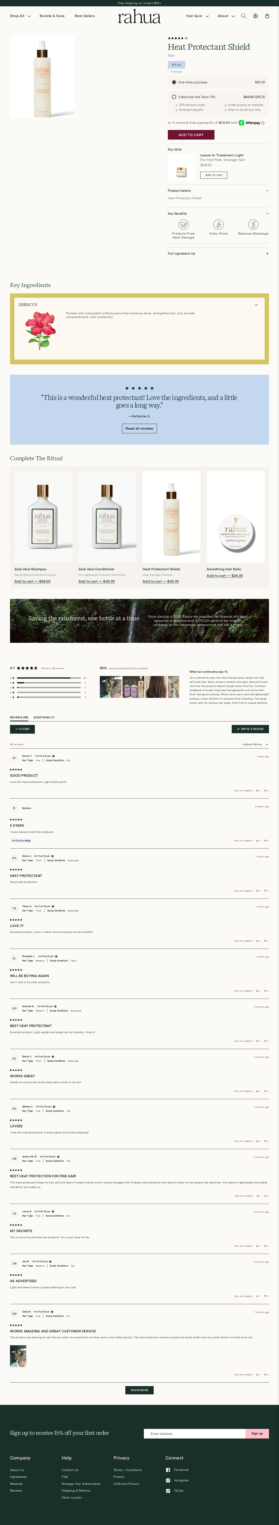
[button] (22, 16)
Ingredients (18, 1476)
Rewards (16, 1483)
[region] (139, 687)
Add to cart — (32, 581)
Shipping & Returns (76, 1490)
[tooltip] (226, 672)
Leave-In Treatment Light (222, 155)
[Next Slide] (175, 687)
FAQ (65, 1476)
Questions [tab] (44, 718)
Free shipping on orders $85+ (140, 3)
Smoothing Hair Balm (224, 569)
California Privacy (126, 1483)
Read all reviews (139, 428)
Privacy (119, 1476)
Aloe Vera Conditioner (96, 569)
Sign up (257, 1433)
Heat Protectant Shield (161, 569)
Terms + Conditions (128, 1470)
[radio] (218, 82)
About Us (17, 1470)
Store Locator (72, 1497)
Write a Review (254, 730)
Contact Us (70, 1470)
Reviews (16, 1490)
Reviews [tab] (19, 718)
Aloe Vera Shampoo (30, 569)
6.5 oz (176, 65)
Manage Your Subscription (81, 1483)
